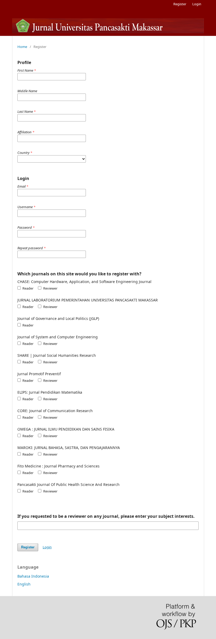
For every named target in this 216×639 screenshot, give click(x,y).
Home (22, 46)
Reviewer (49, 288)
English (24, 584)
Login (196, 4)
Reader (27, 288)
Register (179, 4)
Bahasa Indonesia (33, 576)
